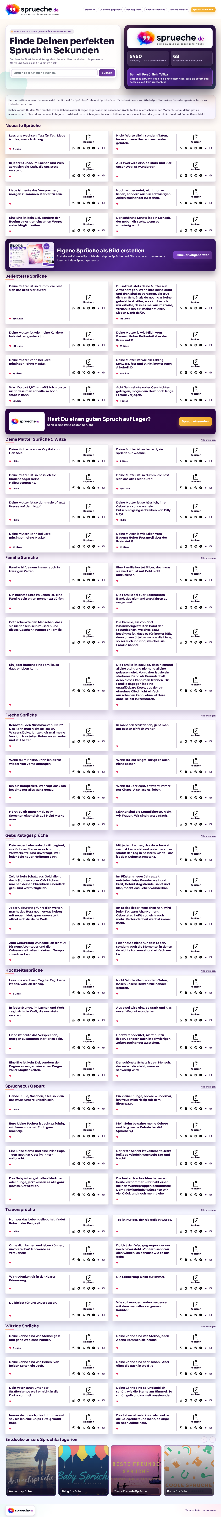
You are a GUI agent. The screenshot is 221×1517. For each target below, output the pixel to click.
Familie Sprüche (21, 557)
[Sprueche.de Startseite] (32, 10)
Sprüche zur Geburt (25, 1086)
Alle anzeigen (208, 440)
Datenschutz (192, 1510)
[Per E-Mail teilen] (103, 148)
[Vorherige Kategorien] (204, 1439)
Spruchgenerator (179, 9)
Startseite (90, 9)
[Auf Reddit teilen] (98, 148)
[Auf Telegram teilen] (93, 148)
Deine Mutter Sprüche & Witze (35, 439)
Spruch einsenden (203, 9)
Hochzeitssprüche (155, 9)
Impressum (209, 1510)
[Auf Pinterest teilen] (88, 148)
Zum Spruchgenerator (193, 255)
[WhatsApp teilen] (73, 148)
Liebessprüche (134, 9)
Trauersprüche (20, 1209)
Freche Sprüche (21, 715)
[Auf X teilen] (83, 148)
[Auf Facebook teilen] (78, 148)
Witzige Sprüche (22, 1326)
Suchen (107, 73)
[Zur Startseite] (20, 1510)
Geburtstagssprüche (111, 9)
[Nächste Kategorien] (213, 1439)
